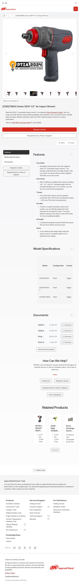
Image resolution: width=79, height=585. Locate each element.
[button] (55, 154)
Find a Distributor (35, 510)
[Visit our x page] (25, 548)
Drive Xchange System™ (55, 112)
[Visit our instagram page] (19, 548)
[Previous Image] (6, 54)
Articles (8, 541)
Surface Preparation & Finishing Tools (13, 520)
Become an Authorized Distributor (61, 511)
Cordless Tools (11, 510)
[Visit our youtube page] (14, 548)
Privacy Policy (10, 573)
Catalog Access (35, 504)
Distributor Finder (59, 507)
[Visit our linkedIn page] (35, 548)
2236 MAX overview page (21, 123)
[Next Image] (73, 54)
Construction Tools (12, 507)
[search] (76, 3)
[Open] (76, 9)
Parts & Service (35, 513)
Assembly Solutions (13, 504)
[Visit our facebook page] (30, 548)
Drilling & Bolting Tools (13, 513)
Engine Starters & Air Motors (16, 516)
